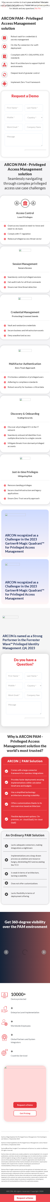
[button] (6, 952)
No (39, 8)
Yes (36, 8)
